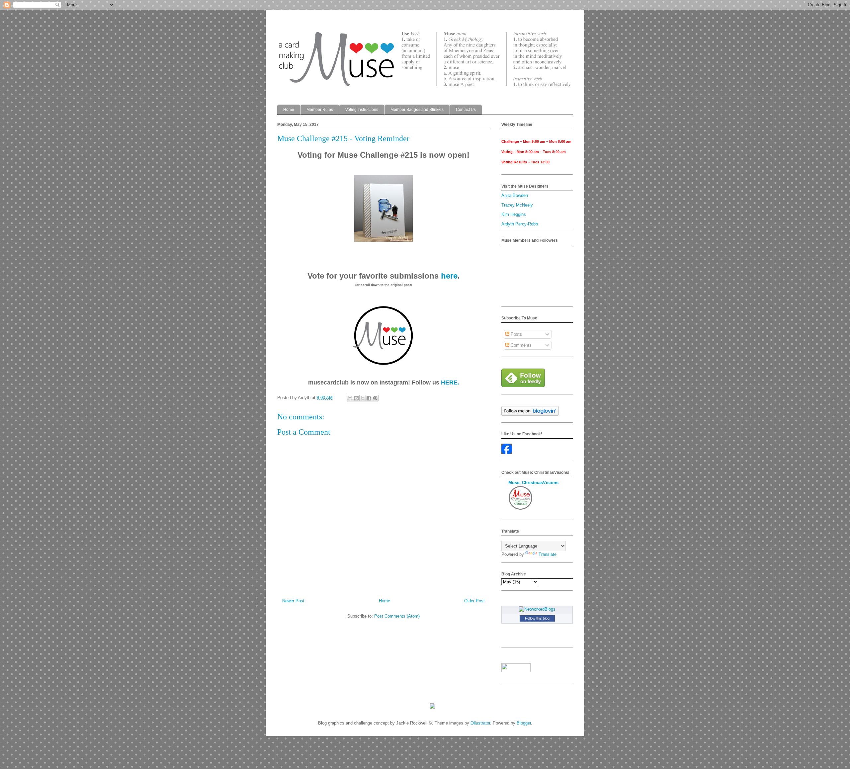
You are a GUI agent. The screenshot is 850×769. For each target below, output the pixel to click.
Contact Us (466, 109)
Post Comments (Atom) (397, 616)
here (449, 275)
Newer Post (293, 600)
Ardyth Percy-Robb (519, 223)
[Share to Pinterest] (375, 398)
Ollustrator (480, 723)
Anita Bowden (514, 195)
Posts (515, 334)
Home (288, 109)
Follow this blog (537, 618)
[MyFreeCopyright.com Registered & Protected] (432, 707)
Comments (520, 345)
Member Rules (319, 109)
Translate (547, 554)
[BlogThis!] (356, 398)
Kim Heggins (513, 214)
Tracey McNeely (517, 205)
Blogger (524, 723)
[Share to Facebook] (369, 398)
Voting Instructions (361, 109)
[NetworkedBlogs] (537, 609)
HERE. (450, 382)
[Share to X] (362, 398)
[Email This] (350, 398)
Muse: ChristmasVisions (533, 482)
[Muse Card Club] (506, 452)
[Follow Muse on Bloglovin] (530, 414)
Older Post (474, 600)
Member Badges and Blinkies (417, 109)
